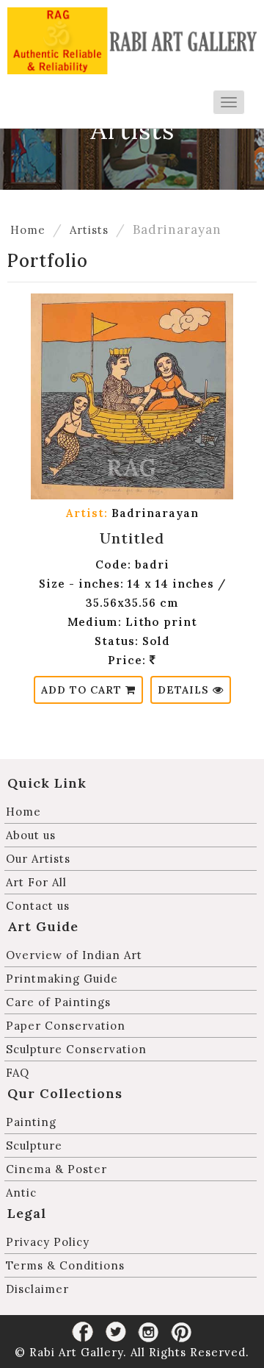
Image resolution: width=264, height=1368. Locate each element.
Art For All (36, 882)
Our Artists (38, 859)
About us (31, 835)
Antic (21, 1193)
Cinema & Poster (56, 1169)
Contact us (38, 906)
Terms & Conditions (65, 1265)
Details (185, 690)
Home (27, 230)
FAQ (17, 1073)
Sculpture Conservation (76, 1049)
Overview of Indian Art (74, 955)
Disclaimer (37, 1289)
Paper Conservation (65, 1026)
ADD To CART (83, 690)
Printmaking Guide (62, 979)
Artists (89, 230)
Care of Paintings (58, 1002)
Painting (31, 1122)
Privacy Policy (47, 1242)
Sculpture (34, 1146)
